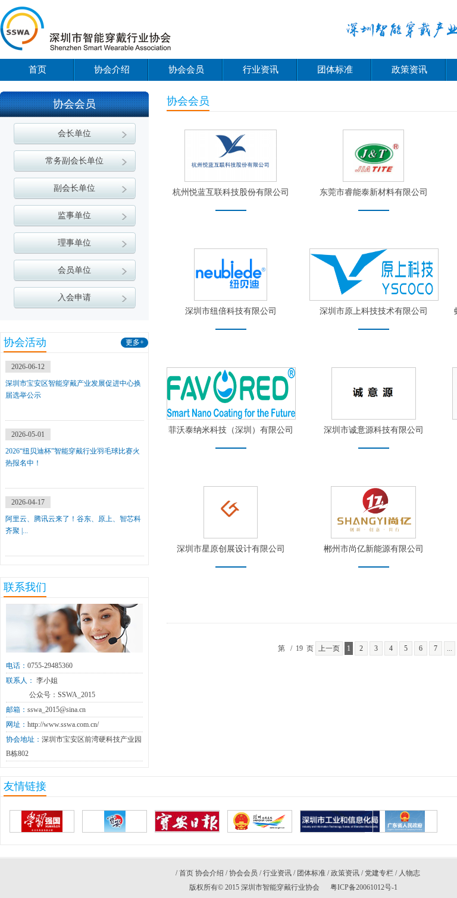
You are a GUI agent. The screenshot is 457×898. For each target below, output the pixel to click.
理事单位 (74, 242)
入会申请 (74, 297)
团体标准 (335, 69)
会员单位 (74, 270)
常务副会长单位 (74, 160)
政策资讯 (409, 69)
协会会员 (186, 69)
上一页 (329, 648)
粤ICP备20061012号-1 (363, 887)
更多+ (135, 342)
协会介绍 (112, 69)
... (449, 648)
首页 (37, 69)
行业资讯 (260, 69)
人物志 (409, 873)
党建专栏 (379, 873)
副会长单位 (74, 188)
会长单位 (74, 133)
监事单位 (74, 215)
